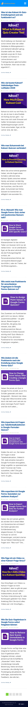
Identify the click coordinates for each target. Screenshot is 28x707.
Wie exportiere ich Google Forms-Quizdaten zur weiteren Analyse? (13, 494)
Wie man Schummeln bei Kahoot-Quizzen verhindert (13, 146)
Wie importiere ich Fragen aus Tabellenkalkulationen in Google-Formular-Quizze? (13, 426)
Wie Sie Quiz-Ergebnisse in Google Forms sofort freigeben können (13, 622)
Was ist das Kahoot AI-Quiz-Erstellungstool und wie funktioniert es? (14, 15)
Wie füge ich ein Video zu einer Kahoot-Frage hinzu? (13, 559)
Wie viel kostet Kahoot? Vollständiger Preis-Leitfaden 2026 (12, 85)
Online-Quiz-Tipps (15, 20)
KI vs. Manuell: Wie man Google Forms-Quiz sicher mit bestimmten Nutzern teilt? (13, 214)
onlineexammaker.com (8, 702)
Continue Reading (5, 72)
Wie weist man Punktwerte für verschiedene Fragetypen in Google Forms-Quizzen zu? (13, 285)
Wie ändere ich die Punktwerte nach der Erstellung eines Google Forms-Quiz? (12, 362)
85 (17, 694)
